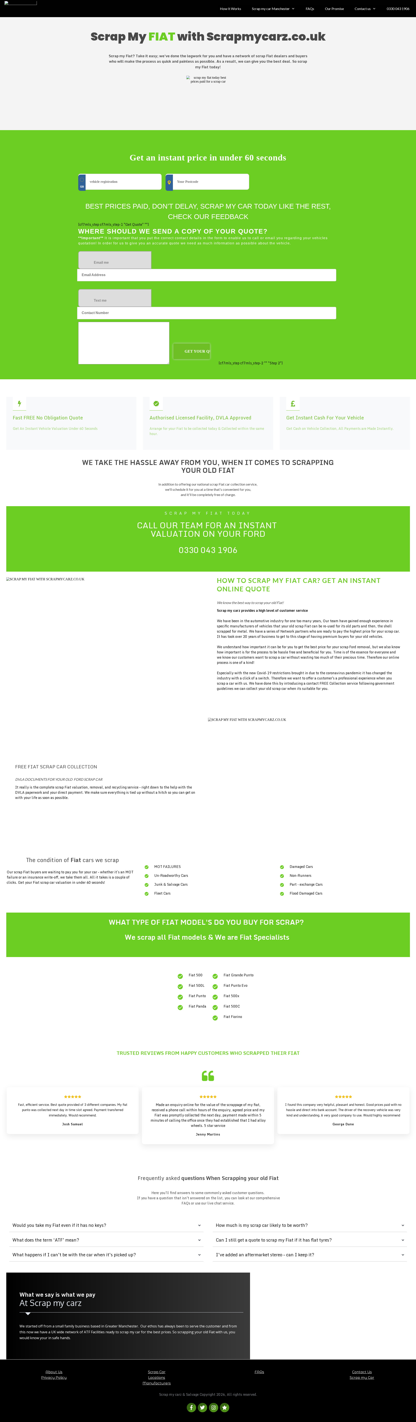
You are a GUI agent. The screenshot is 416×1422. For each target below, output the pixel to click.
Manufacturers (157, 1383)
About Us (54, 1372)
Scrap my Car (362, 1378)
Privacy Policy (54, 1378)
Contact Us (362, 1372)
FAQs (259, 1372)
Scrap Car (157, 1372)
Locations (156, 1378)
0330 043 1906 (208, 549)
